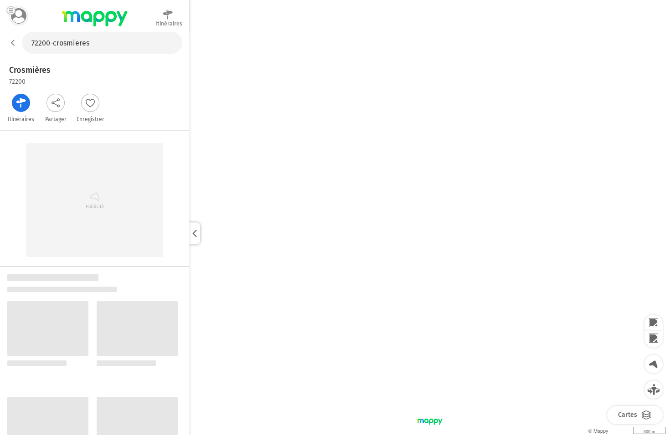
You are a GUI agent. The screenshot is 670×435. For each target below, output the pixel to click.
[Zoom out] (653, 339)
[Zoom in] (653, 323)
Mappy (94, 26)
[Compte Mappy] (18, 16)
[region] (429, 233)
